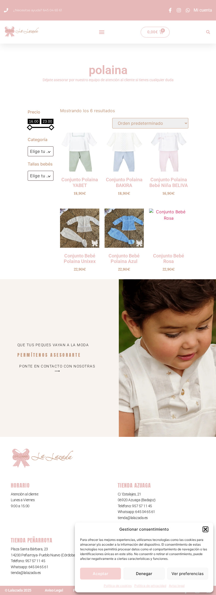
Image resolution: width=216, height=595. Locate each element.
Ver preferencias (187, 573)
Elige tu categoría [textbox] (41, 151)
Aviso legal (177, 586)
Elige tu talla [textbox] (41, 175)
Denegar (144, 573)
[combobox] (40, 151)
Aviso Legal (54, 590)
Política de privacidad (150, 586)
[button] (205, 529)
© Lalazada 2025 (18, 590)
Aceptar (100, 573)
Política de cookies (118, 586)
